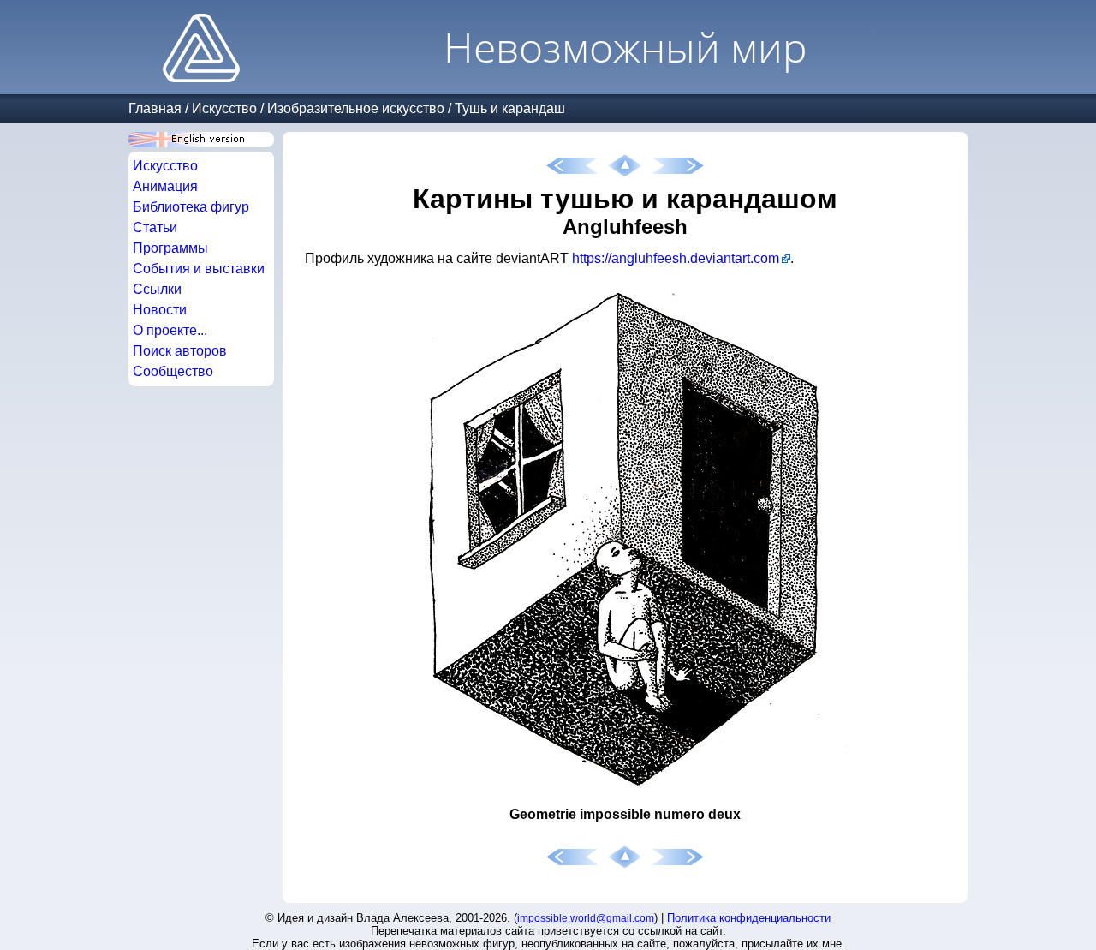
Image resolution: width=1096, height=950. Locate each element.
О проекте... (170, 330)
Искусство (224, 108)
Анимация (165, 186)
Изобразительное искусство (355, 108)
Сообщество (173, 371)
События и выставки (199, 268)
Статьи (155, 227)
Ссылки (157, 289)
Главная (155, 108)
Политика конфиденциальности (749, 917)
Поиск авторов (180, 351)
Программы (170, 248)
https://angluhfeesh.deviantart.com (675, 258)
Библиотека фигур (191, 207)
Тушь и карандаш (510, 108)
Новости (160, 309)
